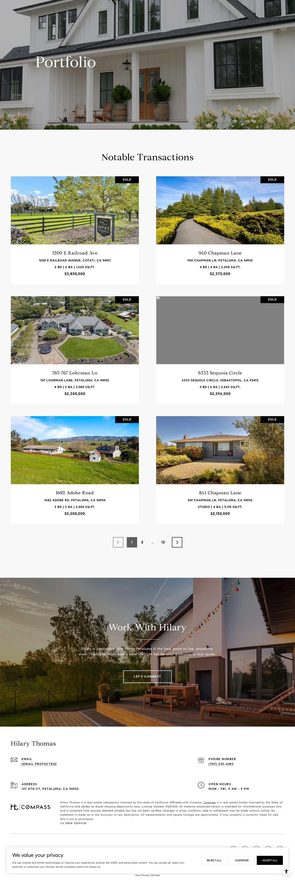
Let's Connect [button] (147, 676)
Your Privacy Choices (147, 875)
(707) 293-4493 (221, 764)
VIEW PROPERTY (74, 228)
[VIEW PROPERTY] (75, 224)
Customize (242, 860)
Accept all (270, 860)
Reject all (214, 860)
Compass (210, 802)
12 (163, 542)
